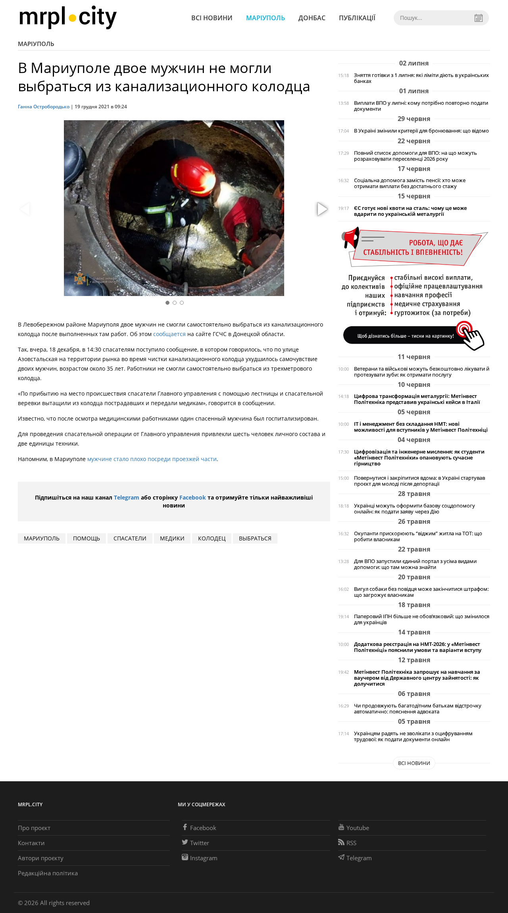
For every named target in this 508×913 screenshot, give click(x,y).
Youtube (357, 828)
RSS (351, 843)
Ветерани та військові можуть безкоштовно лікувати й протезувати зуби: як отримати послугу (421, 372)
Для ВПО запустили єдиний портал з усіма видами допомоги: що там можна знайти (415, 564)
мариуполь (42, 538)
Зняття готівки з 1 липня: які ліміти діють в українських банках (421, 78)
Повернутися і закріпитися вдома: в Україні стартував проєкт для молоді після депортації (419, 481)
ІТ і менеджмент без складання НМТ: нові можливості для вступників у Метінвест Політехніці (421, 427)
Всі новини (212, 17)
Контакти (31, 843)
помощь (86, 538)
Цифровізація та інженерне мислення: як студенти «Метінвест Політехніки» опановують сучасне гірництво (419, 458)
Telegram (126, 497)
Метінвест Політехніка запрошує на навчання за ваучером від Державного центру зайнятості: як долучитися (417, 678)
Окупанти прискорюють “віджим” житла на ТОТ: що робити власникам (418, 536)
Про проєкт (34, 828)
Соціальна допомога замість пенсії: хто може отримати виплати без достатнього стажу (410, 183)
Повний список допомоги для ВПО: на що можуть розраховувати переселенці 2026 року (415, 156)
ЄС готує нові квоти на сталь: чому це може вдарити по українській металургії (410, 211)
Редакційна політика (48, 873)
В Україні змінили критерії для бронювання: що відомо (421, 131)
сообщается (169, 334)
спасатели (130, 538)
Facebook (192, 497)
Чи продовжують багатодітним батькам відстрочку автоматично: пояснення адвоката (417, 709)
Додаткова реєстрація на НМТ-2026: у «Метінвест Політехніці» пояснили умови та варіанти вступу (417, 647)
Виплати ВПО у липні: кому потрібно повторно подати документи (421, 106)
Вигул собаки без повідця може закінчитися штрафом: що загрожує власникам (421, 592)
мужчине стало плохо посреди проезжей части (152, 459)
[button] (321, 209)
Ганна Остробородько (43, 106)
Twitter (199, 843)
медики (172, 538)
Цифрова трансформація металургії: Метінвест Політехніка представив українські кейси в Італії (417, 399)
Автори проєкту (41, 858)
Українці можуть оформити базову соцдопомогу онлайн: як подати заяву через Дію (414, 509)
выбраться (255, 538)
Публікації (357, 17)
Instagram (203, 858)
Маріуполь (265, 17)
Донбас (311, 17)
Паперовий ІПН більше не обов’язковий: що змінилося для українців (421, 619)
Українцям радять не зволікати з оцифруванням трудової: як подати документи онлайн (413, 736)
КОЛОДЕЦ (211, 538)
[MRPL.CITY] (68, 17)
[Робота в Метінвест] (414, 288)
